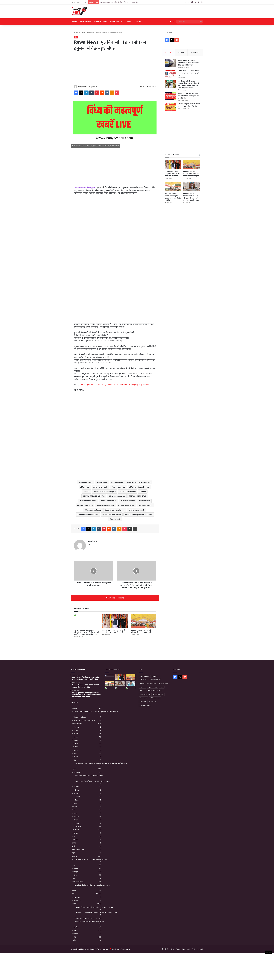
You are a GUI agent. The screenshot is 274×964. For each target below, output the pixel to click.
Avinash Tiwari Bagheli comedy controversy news (94, 907)
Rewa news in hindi (106, 505)
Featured (75, 740)
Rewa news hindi (85, 505)
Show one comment (115, 598)
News (129, 21)
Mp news (85, 487)
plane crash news (128, 491)
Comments (195, 53)
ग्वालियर (76, 868)
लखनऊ (74, 890)
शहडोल (74, 940)
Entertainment (116, 21)
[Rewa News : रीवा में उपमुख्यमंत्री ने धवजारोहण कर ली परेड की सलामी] (115, 621)
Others (74, 803)
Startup (76, 823)
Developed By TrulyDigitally (120, 949)
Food (75, 753)
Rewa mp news (128, 501)
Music (76, 733)
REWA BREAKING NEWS (94, 496)
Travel (76, 760)
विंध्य (104, 21)
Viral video (75, 830)
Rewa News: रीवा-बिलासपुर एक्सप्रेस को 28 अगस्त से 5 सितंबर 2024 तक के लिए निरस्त (188, 62)
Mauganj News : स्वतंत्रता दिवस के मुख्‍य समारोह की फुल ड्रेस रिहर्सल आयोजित (121, 2)
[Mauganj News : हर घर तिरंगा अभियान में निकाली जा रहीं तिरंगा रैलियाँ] (130, 683)
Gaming (76, 727)
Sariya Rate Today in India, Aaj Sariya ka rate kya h (91, 885)
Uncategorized (77, 826)
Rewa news (145, 501)
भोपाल (75, 875)
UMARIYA (77, 900)
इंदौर (75, 865)
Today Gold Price (80, 717)
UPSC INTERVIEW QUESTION (84, 720)
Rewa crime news (117, 496)
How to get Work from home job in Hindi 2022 (92, 781)
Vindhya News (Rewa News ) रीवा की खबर (89, 922)
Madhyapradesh (155, 680)
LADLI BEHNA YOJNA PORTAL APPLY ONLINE (90, 859)
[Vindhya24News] (79, 11)
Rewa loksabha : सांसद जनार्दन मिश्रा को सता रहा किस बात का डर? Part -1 (188, 73)
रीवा (85, 32)
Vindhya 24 (81, 87)
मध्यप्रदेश (96, 21)
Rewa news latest (126, 505)
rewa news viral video (115, 510)
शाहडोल (76, 927)
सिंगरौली (76, 934)
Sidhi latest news (155, 698)
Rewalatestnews (158, 694)
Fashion (76, 750)
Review (74, 806)
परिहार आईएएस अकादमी (78, 849)
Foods (77, 797)
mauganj (77, 897)
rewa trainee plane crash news (139, 514)
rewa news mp (146, 505)
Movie (76, 730)
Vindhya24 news (145, 705)
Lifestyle (75, 747)
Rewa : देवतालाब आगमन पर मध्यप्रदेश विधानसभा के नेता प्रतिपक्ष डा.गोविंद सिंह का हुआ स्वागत (114, 384)
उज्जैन (73, 836)
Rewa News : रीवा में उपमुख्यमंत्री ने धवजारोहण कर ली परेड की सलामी (113, 631)
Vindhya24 (115, 519)
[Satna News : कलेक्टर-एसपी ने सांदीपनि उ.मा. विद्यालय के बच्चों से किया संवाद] (130, 689)
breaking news (86, 482)
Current (74, 708)
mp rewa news (119, 487)
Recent (181, 53)
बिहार (73, 853)
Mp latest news (163, 683)
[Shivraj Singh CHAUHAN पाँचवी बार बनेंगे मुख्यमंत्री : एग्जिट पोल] (170, 107)
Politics (76, 787)
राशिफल (74, 878)
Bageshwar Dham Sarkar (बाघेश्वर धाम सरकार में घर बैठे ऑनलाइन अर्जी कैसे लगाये (101, 763)
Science (76, 790)
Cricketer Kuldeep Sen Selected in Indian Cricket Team (96, 913)
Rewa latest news (109, 501)
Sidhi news (143, 701)
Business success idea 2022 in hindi (89, 776)
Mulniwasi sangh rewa (139, 487)
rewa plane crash (137, 510)
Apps (75, 813)
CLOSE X (268, 952)
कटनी (73, 846)
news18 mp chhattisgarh (105, 491)
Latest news (117, 482)
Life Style (75, 743)
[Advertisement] (159, 11)
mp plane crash (100, 487)
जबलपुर (76, 872)
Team (183, 949)
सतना (75, 930)
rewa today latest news (88, 514)
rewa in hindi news (88, 501)
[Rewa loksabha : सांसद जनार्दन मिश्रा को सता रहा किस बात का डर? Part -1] (170, 74)
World (76, 793)
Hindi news (102, 482)
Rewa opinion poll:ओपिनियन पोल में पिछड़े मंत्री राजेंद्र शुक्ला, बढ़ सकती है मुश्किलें (188, 95)
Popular (168, 53)
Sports (76, 737)
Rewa (143, 491)
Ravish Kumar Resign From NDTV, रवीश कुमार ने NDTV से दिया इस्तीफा (96, 711)
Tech (138, 21)
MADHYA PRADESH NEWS (139, 482)
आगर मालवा (75, 833)
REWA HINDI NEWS (138, 496)
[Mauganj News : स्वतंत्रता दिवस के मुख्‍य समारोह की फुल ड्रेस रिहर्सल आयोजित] (173, 186)
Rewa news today (93, 510)
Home (74, 21)
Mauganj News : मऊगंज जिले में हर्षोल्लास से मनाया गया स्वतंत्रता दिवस (142, 631)
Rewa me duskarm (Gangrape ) (86, 918)
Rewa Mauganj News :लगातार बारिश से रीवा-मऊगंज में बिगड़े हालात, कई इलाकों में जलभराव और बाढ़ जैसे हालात (86, 632)
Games (77, 800)
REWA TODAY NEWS (112, 514)
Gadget (76, 816)
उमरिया (74, 843)
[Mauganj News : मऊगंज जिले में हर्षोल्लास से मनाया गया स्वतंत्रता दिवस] (143, 621)
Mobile (76, 820)
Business (77, 772)
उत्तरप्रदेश (74, 839)
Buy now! (200, 949)
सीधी (75, 937)
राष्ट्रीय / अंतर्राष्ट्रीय (85, 21)
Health (76, 757)
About (178, 949)
